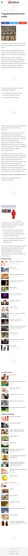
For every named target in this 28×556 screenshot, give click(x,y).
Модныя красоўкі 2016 (15, 423)
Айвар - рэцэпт (13, 375)
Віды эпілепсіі (13, 482)
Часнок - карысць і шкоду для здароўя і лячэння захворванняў (17, 430)
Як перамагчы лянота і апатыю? (17, 339)
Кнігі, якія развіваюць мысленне (17, 274)
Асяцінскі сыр (13, 442)
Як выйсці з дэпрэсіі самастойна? (17, 313)
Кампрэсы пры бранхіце (15, 388)
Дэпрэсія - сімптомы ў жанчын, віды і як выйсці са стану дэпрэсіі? (18, 327)
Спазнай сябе (12, 10)
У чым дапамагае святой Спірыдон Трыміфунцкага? (17, 456)
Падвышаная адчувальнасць (16, 320)
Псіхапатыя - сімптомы (15, 300)
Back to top (14, 549)
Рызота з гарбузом (14, 495)
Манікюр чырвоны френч (15, 416)
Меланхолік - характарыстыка (16, 261)
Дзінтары (12, 489)
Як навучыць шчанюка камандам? (17, 407)
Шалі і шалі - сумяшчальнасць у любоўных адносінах (17, 449)
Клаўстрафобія (13, 346)
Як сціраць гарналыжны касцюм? (17, 508)
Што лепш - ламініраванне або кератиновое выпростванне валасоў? (18, 522)
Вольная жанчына (14, 333)
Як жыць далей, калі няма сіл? (16, 281)
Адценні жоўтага (13, 475)
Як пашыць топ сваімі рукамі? (17, 401)
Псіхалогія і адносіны (5, 10)
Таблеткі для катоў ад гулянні (16, 394)
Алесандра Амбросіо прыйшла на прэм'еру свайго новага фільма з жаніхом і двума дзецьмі (17, 463)
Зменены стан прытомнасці (16, 294)
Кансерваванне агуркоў (15, 502)
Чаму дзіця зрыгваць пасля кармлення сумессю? (18, 470)
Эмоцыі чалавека (13, 307)
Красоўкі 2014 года (14, 436)
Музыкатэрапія (13, 287)
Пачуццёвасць (13, 268)
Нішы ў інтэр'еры (14, 515)
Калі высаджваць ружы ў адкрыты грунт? (17, 382)
